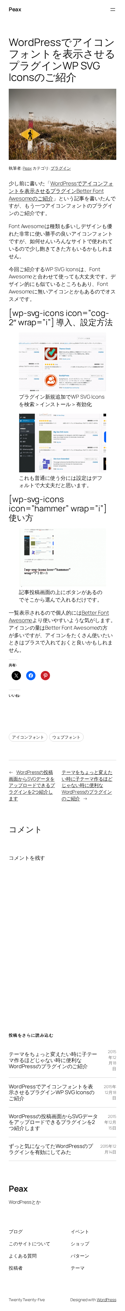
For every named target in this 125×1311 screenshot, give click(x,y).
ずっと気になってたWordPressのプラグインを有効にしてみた (51, 1149)
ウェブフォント (66, 737)
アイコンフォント (28, 737)
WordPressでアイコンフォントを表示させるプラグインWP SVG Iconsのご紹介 (51, 1092)
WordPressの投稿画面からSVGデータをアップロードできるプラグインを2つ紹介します (32, 785)
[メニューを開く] (112, 9)
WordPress (106, 1299)
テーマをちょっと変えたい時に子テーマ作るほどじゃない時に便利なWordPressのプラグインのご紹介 (87, 785)
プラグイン (61, 168)
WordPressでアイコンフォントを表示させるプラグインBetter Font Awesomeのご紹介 (61, 191)
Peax (15, 9)
